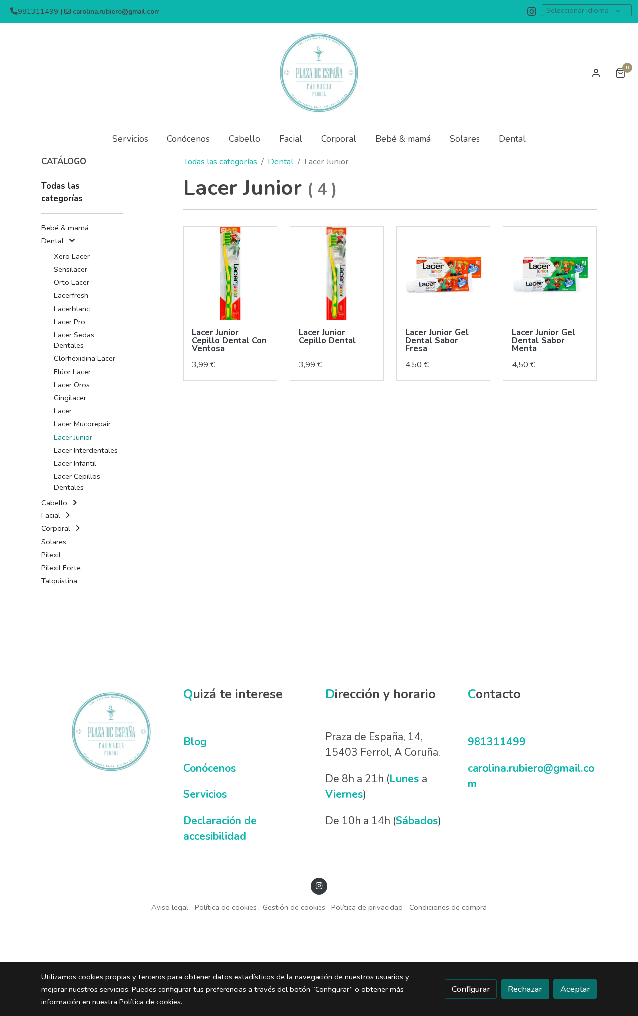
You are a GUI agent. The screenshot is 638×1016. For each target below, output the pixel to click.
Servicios (205, 794)
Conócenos (209, 768)
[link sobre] (106, 732)
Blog (195, 742)
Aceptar (575, 989)
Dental (280, 161)
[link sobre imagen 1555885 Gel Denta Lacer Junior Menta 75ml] (550, 273)
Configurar (471, 989)
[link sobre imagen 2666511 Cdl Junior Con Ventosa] (230, 273)
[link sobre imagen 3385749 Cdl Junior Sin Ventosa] (336, 273)
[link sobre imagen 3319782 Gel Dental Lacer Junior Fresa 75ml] (443, 273)
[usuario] (596, 73)
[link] (319, 73)
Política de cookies (226, 907)
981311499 (497, 742)
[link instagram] (531, 11)
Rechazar (525, 989)
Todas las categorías (220, 161)
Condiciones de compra (448, 907)
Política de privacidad (367, 907)
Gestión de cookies (294, 907)
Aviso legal (169, 907)
